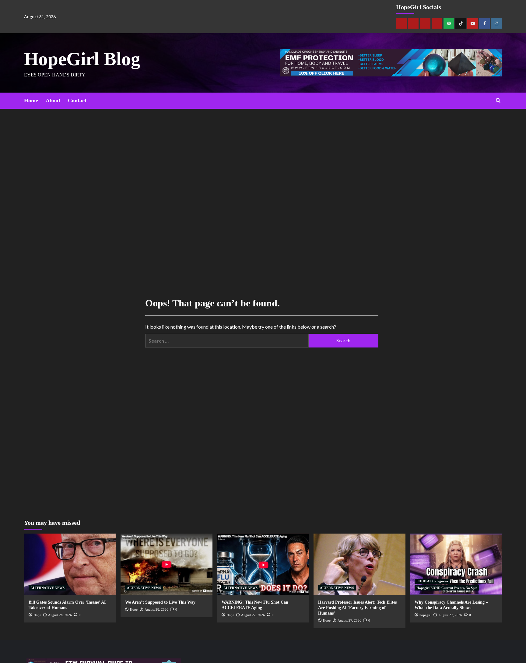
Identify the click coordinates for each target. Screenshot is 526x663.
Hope (37, 615)
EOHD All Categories (432, 581)
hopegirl (425, 615)
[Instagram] (496, 23)
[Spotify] (449, 23)
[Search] (498, 100)
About (53, 100)
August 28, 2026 (60, 615)
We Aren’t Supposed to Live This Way (160, 602)
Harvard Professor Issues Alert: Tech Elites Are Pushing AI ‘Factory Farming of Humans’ (357, 607)
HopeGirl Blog (82, 59)
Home (31, 100)
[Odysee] (425, 23)
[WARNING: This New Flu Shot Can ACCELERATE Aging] (263, 564)
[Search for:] (226, 340)
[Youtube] (472, 23)
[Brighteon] (437, 23)
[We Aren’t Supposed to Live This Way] (166, 564)
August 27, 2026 (253, 615)
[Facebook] (484, 23)
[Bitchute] (413, 23)
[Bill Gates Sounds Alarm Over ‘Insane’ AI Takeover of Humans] (70, 564)
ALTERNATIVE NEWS (47, 588)
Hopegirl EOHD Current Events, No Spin (446, 588)
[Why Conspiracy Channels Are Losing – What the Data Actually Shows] (456, 564)
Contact (77, 100)
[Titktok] (460, 23)
